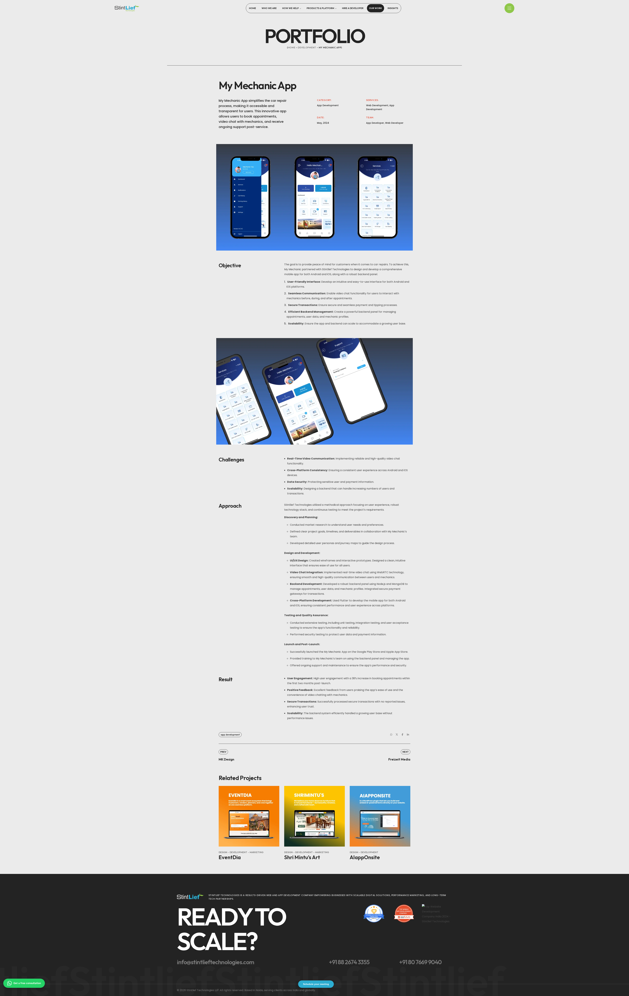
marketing (256, 852)
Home (291, 47)
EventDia (230, 857)
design (223, 852)
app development (230, 734)
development (307, 47)
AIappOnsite (365, 857)
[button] (267, 928)
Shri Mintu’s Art (302, 857)
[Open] (509, 8)
